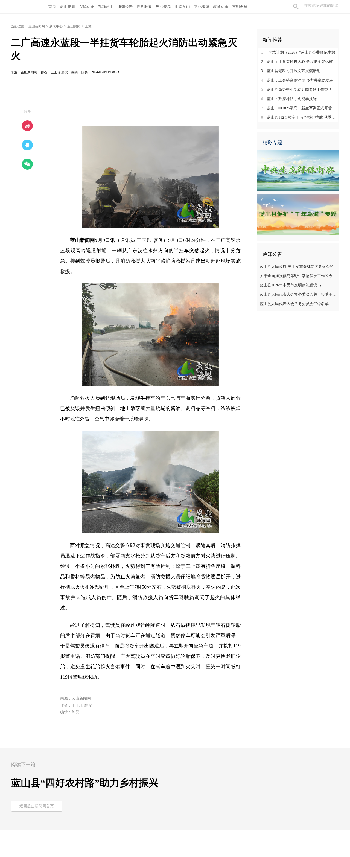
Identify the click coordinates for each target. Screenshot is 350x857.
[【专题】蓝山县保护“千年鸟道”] (298, 214)
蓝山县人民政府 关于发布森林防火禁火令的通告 (299, 267)
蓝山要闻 (67, 7)
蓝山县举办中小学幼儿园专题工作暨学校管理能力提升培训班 (300, 90)
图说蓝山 (182, 7)
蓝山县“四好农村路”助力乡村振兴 (85, 782)
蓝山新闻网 (36, 26)
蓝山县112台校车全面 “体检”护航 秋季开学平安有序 (300, 117)
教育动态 (220, 7)
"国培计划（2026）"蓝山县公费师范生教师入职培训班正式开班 (300, 52)
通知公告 (125, 7)
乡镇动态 (86, 7)
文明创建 (239, 7)
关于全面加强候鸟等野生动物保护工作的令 (296, 276)
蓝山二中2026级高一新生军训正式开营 (296, 108)
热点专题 (163, 7)
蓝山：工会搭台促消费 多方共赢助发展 (297, 80)
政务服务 (144, 7)
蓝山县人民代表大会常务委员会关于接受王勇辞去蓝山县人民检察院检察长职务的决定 (299, 294)
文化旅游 (201, 7)
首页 (52, 7)
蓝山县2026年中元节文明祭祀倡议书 (290, 285)
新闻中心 (56, 26)
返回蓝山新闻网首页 (36, 806)
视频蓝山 (105, 7)
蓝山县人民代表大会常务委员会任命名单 (294, 304)
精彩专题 (272, 142)
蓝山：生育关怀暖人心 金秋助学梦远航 (297, 62)
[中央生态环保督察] (298, 171)
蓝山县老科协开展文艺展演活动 (290, 71)
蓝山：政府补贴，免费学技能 (289, 99)
